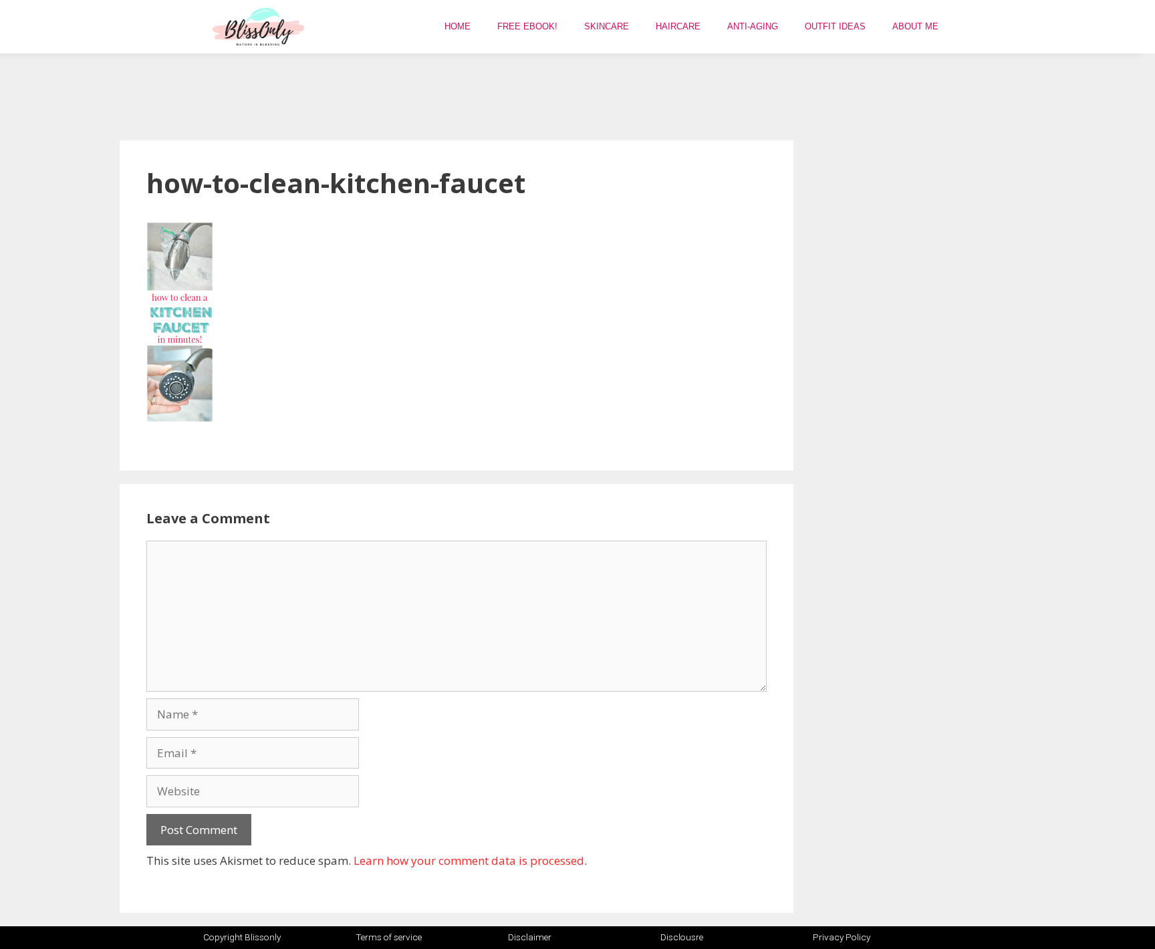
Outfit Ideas (835, 26)
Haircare (678, 26)
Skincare (606, 26)
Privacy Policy (841, 937)
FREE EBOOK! (527, 26)
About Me (915, 26)
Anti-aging (752, 26)
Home (457, 26)
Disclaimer (529, 937)
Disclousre (681, 937)
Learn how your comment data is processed (469, 860)
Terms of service (389, 937)
